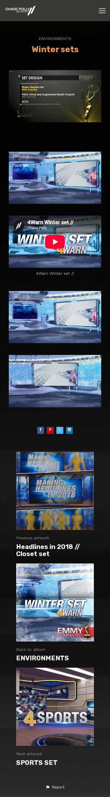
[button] (55, 787)
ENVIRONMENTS (55, 38)
